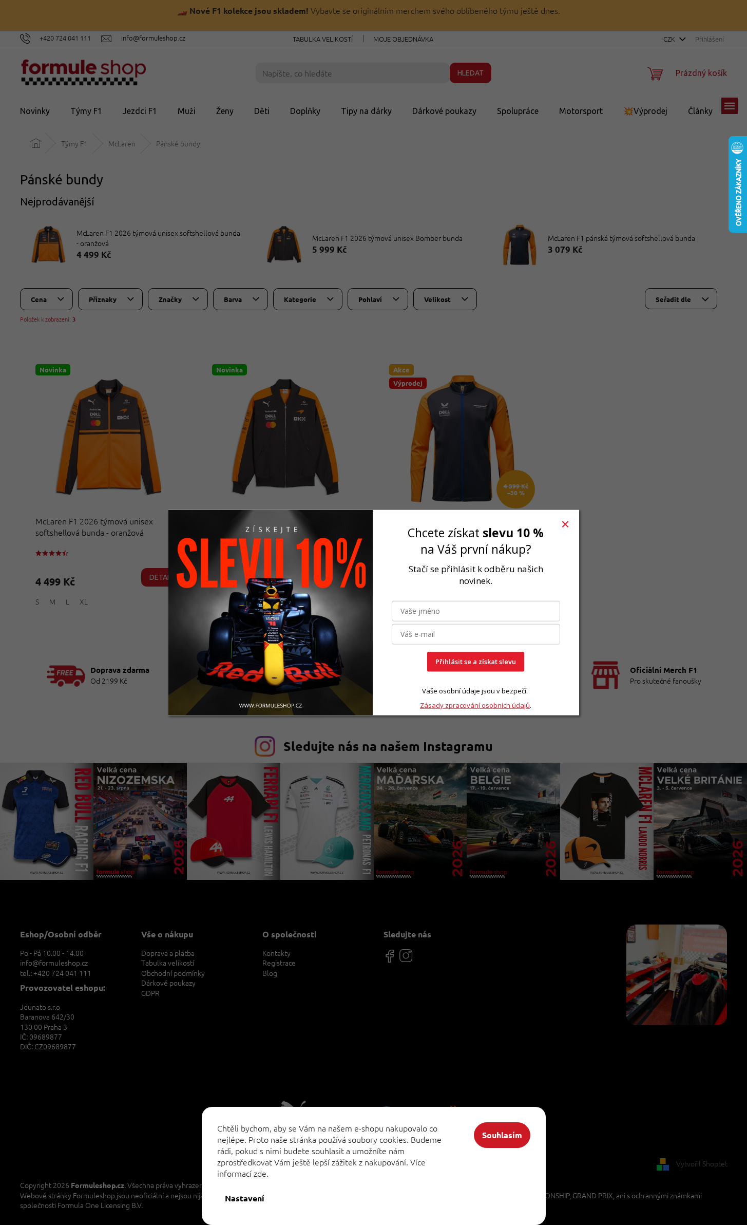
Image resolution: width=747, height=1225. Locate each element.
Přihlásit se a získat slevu (475, 661)
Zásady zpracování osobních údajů (475, 704)
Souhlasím (502, 1134)
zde (260, 1173)
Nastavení (244, 1198)
